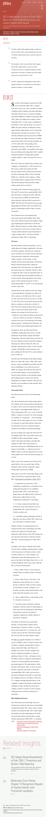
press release (34, 189)
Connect (23, 2)
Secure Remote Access (25, 809)
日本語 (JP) (40, 2)
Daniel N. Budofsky (20, 32)
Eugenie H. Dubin (14, 34)
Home (4, 805)
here (34, 237)
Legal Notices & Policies (7, 809)
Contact (34, 2)
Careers (29, 2)
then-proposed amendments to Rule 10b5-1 (28, 479)
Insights (7, 805)
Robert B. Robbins (10, 32)
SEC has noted (18, 640)
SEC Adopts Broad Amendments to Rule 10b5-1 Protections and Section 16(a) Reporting (26, 760)
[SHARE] (11, 773)
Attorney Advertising (17, 809)
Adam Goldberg (30, 32)
